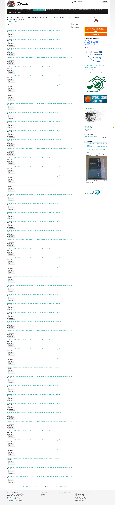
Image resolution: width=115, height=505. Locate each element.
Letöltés (11, 34)
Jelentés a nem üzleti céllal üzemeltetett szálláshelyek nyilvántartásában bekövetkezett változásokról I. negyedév (33, 66)
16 (39, 486)
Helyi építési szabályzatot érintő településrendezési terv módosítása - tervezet (96, 30)
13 (30, 486)
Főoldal (10, 9)
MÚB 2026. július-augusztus (91, 136)
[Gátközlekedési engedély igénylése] (95, 99)
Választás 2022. (96, 34)
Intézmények (51, 9)
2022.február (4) (88, 129)
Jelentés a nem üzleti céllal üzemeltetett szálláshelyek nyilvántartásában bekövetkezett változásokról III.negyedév (33, 39)
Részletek (11, 36)
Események (73, 9)
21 (53, 486)
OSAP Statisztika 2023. (16, 21)
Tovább (60, 486)
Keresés (105, 1)
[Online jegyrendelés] (95, 116)
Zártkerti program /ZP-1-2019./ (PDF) (93, 72)
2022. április (88, 126)
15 (36, 486)
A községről (19, 9)
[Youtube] (75, 2)
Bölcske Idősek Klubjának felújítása (92, 69)
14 (33, 486)
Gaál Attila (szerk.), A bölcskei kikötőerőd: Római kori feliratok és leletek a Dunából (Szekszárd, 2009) (95, 151)
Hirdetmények (62, 9)
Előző (27, 486)
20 (50, 486)
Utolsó (65, 486)
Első (23, 486)
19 (47, 486)
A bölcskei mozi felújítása (90, 67)
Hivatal (28, 9)
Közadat (23, 14)
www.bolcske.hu (14, 497)
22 (56, 486)
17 (42, 486)
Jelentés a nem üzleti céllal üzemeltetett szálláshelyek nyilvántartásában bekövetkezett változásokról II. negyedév (33, 30)
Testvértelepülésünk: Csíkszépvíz (90, 9)
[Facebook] (72, 2)
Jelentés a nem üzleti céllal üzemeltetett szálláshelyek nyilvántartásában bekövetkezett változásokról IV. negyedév (34, 48)
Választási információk (16, 12)
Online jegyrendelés (89, 108)
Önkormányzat (39, 9)
